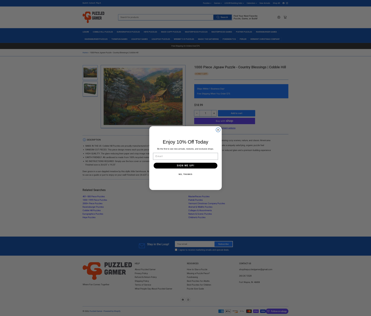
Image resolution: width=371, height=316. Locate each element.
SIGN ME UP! (185, 165)
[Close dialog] (218, 130)
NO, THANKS (185, 174)
